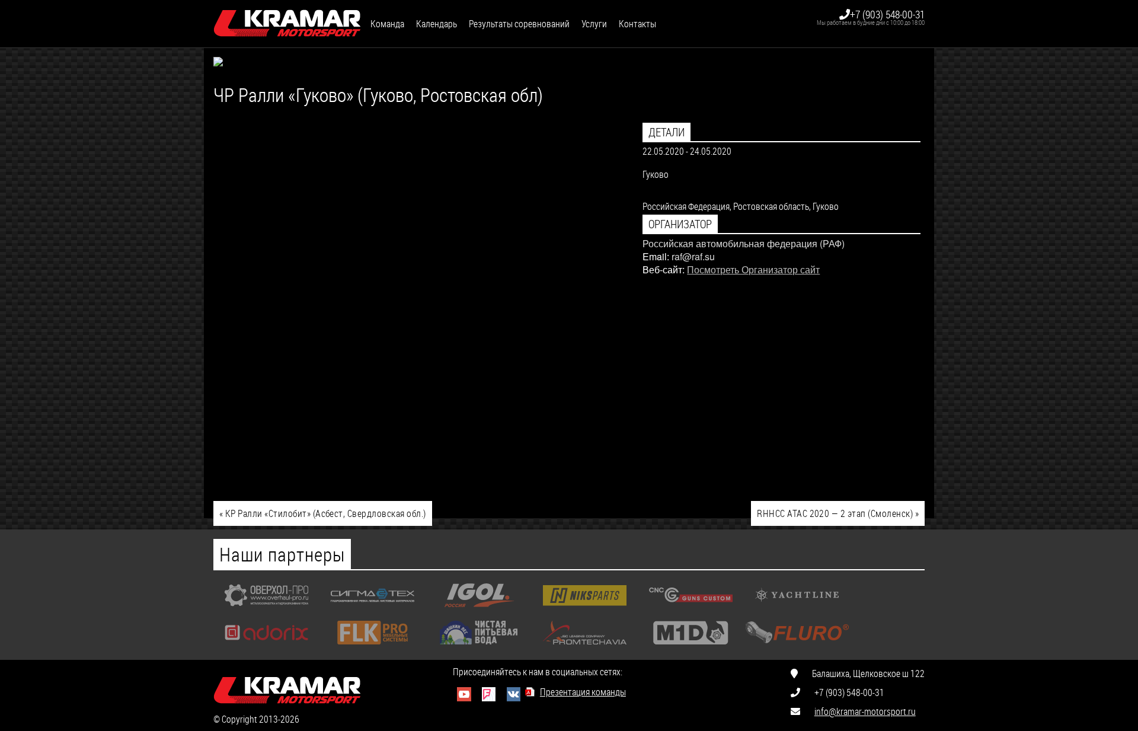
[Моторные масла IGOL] (479, 610)
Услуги (594, 23)
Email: (655, 256)
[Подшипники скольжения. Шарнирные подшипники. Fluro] (797, 647)
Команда (387, 23)
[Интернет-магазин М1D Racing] (691, 647)
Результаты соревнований (519, 23)
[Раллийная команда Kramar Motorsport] (287, 23)
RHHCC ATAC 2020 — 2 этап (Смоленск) (838, 513)
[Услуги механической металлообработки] (266, 610)
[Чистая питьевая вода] (479, 647)
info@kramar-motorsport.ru (865, 711)
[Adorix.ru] (266, 647)
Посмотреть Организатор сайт (753, 269)
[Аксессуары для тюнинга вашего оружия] (691, 610)
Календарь (436, 23)
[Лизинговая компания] (585, 647)
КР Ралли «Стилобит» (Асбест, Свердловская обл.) (322, 513)
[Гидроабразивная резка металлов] (372, 610)
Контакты (637, 23)
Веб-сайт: (663, 269)
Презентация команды (583, 691)
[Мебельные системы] (372, 647)
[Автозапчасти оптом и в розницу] (585, 610)
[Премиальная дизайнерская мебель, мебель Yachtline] (797, 610)
